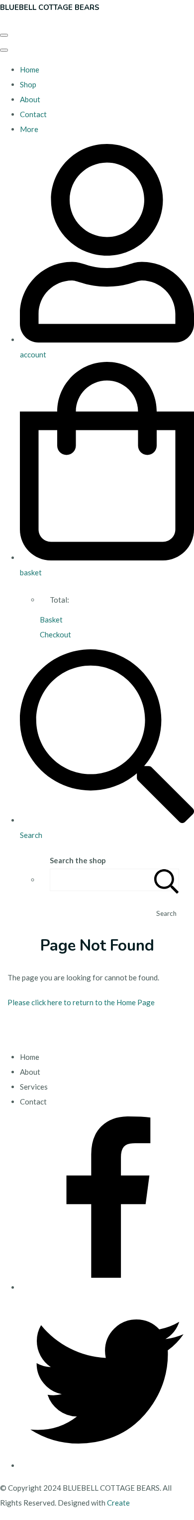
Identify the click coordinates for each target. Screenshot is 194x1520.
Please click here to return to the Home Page (81, 1002)
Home (29, 69)
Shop (28, 84)
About (30, 99)
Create (118, 1502)
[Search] (166, 880)
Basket (51, 619)
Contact (33, 114)
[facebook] (107, 1287)
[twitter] (107, 1465)
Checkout (55, 634)
